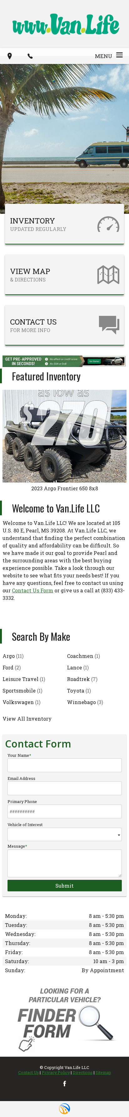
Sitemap (103, 1072)
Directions (83, 1072)
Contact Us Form (32, 590)
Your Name (18, 755)
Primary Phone (22, 801)
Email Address (21, 778)
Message (16, 846)
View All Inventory (27, 718)
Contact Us (28, 1072)
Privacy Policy (56, 1072)
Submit (64, 885)
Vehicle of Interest (25, 824)
